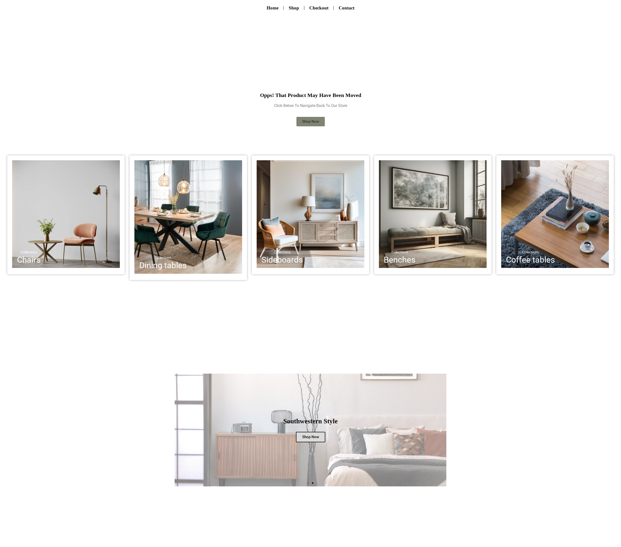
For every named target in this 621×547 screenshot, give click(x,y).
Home (272, 7)
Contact (346, 7)
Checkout (318, 7)
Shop (294, 7)
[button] (180, 430)
